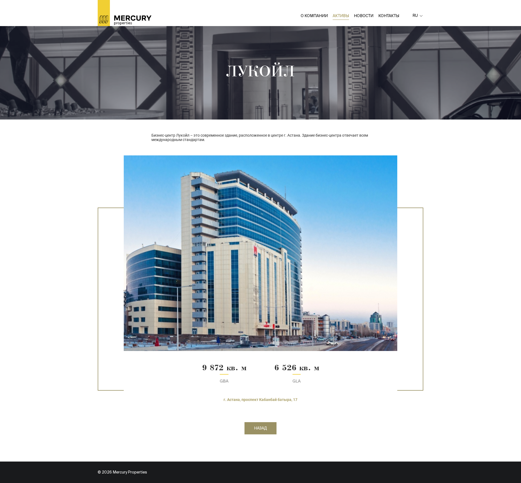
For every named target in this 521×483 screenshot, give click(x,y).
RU (415, 15)
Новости (363, 16)
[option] (260, 253)
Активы (341, 16)
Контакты (388, 16)
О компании (314, 16)
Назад (260, 428)
